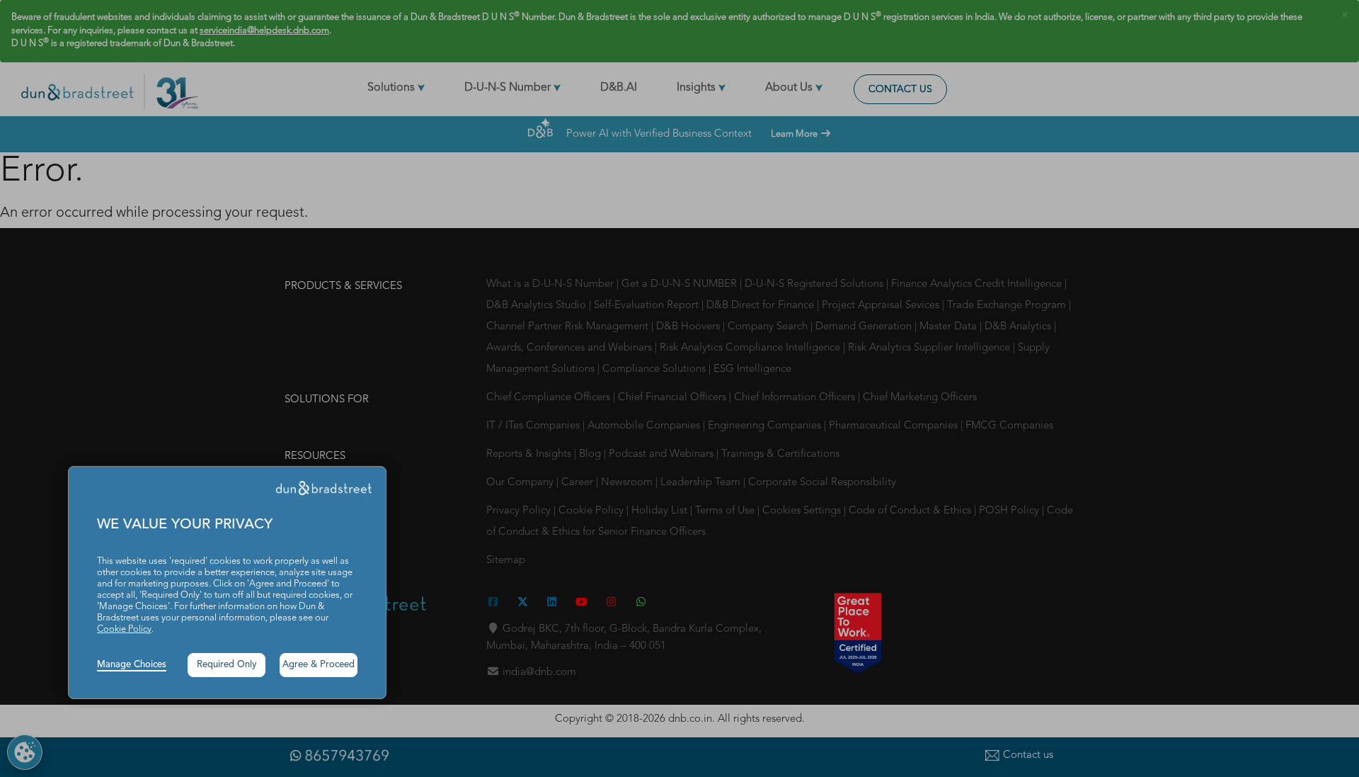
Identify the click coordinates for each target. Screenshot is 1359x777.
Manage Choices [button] (131, 664)
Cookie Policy (124, 629)
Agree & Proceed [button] (318, 664)
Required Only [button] (227, 664)
